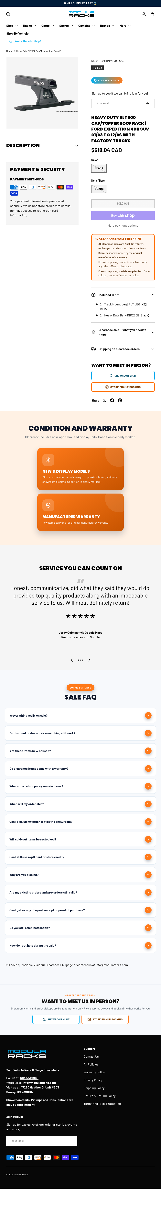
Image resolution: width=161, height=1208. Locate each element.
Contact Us (91, 1056)
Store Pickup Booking (125, 387)
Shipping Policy (94, 1088)
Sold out (123, 203)
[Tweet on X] (104, 400)
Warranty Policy (94, 1072)
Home (9, 51)
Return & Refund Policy (99, 1096)
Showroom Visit (125, 375)
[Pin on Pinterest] (120, 400)
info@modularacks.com (112, 965)
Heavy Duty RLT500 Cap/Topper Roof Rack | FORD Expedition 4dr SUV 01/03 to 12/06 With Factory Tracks (39, 51)
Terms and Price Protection (102, 1103)
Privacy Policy (93, 1080)
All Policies (91, 1064)
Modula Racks (21, 1174)
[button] (152, 14)
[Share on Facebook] (112, 400)
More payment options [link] (123, 225)
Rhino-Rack (98, 61)
